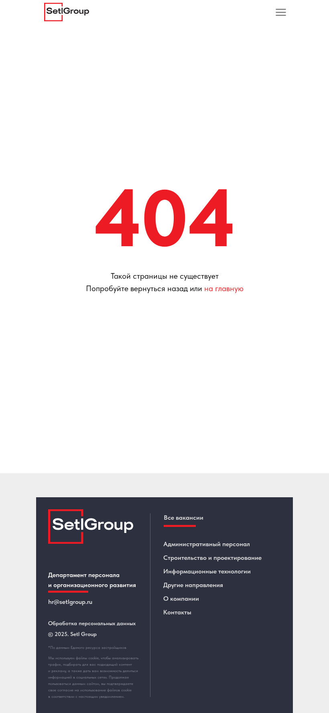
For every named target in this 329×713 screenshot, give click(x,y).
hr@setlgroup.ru (70, 602)
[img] (281, 12)
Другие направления (193, 585)
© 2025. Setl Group (72, 634)
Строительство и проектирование (212, 557)
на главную (224, 288)
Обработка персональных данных (92, 623)
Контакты (177, 612)
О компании (181, 598)
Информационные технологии (207, 571)
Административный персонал (206, 544)
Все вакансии (183, 517)
